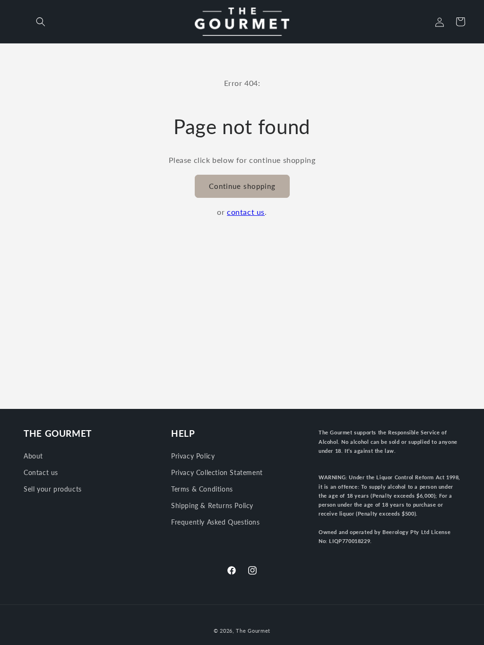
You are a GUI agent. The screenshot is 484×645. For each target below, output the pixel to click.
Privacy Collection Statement (217, 472)
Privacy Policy (193, 456)
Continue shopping (242, 186)
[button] (40, 21)
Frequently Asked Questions (215, 522)
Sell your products (53, 489)
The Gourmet (253, 631)
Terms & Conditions (202, 489)
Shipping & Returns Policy (212, 505)
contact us (246, 211)
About (33, 456)
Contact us (41, 472)
